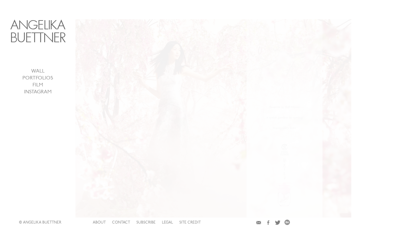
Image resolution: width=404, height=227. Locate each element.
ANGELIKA (37, 31)
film (38, 85)
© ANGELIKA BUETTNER (40, 222)
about (99, 222)
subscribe (146, 222)
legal (167, 222)
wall (38, 71)
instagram (38, 92)
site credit (190, 222)
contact (121, 222)
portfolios (37, 78)
